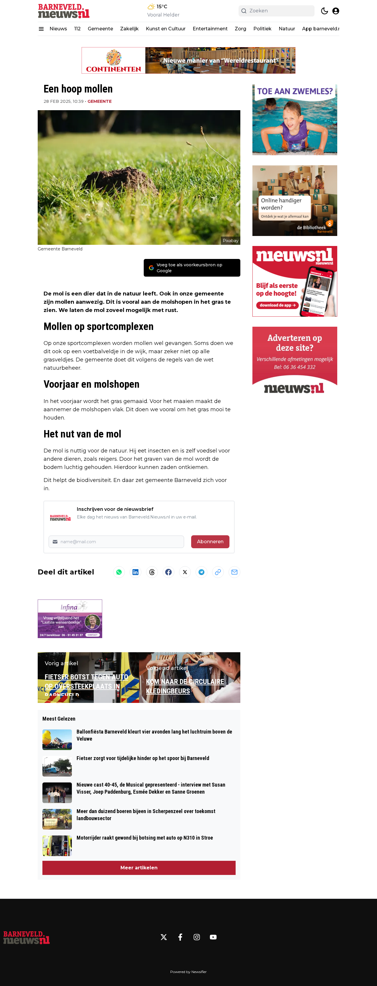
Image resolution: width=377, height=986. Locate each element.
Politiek (262, 29)
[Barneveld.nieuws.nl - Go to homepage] (26, 937)
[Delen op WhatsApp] (119, 572)
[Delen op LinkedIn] (135, 572)
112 (77, 29)
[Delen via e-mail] (234, 572)
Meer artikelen (139, 868)
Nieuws (58, 29)
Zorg (240, 29)
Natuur (287, 29)
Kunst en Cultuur (166, 29)
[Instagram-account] (196, 937)
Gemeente (100, 29)
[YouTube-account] (213, 937)
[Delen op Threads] (152, 572)
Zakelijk (129, 29)
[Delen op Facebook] (168, 572)
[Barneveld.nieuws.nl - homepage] (64, 11)
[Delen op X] (185, 572)
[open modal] (335, 10)
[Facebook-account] (180, 937)
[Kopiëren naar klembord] (218, 572)
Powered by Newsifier (188, 972)
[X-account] (163, 937)
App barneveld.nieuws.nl (331, 29)
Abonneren (210, 541)
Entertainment (210, 29)
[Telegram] (201, 572)
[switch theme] (324, 11)
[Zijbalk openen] (41, 28)
